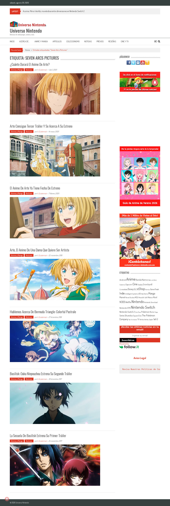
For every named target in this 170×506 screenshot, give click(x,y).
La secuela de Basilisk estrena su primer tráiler (38, 435)
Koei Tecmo (144, 294)
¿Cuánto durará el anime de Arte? (30, 64)
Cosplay (140, 284)
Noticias (88, 41)
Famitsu (147, 289)
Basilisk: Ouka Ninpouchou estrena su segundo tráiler (41, 373)
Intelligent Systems (131, 294)
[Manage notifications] (7, 499)
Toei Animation (133, 320)
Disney (130, 289)
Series (122, 315)
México (150, 297)
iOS (139, 293)
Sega (156, 312)
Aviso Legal (140, 358)
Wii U (156, 319)
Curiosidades (123, 289)
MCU (136, 297)
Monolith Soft (143, 297)
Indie (122, 293)
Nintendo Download (151, 302)
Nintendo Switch (143, 307)
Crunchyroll (147, 284)
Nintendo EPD (125, 308)
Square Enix (137, 316)
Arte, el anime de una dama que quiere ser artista (39, 249)
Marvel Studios (130, 298)
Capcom (129, 284)
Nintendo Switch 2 (127, 311)
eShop (141, 289)
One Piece (138, 312)
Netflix (128, 302)
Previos (100, 41)
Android (123, 279)
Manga (151, 293)
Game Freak (154, 289)
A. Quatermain (42, 70)
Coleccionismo (73, 41)
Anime (130, 279)
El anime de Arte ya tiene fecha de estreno (35, 188)
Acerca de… (24, 41)
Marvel (122, 297)
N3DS (122, 302)
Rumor (152, 312)
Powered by (124, 343)
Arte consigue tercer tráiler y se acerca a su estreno (41, 126)
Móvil (155, 297)
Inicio (12, 41)
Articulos (57, 41)
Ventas (142, 320)
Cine (135, 284)
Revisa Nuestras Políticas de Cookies (143, 369)
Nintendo (137, 301)
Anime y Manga (41, 41)
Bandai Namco (142, 279)
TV (138, 319)
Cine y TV (125, 41)
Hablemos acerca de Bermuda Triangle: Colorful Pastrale (43, 311)
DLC (135, 289)
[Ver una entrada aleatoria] (155, 41)
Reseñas (112, 41)
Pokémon (145, 311)
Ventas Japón (148, 319)
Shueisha (129, 315)
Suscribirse (128, 340)
